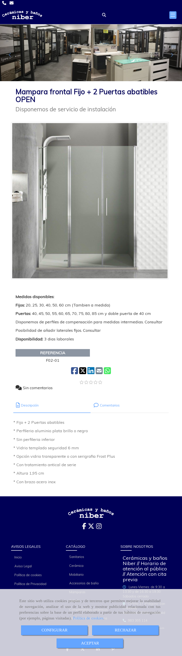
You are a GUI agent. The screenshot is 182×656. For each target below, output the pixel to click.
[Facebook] (84, 527)
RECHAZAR (125, 630)
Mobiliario (76, 575)
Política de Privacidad (30, 584)
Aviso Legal (23, 566)
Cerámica (76, 566)
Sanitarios (76, 557)
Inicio (18, 557)
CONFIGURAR (54, 630)
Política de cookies (88, 618)
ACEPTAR (90, 643)
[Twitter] (91, 527)
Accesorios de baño (84, 583)
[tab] (52, 405)
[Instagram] (99, 527)
